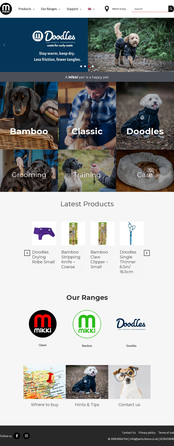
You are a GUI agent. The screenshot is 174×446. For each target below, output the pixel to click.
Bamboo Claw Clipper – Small (98, 259)
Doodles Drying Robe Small (42, 257)
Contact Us (129, 432)
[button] (32, 9)
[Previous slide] (4, 44)
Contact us (129, 404)
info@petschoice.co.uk (144, 439)
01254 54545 (167, 439)
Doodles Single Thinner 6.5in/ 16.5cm (127, 262)
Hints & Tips (87, 404)
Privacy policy (147, 432)
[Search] (171, 9)
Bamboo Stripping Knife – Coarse (69, 259)
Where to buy (44, 404)
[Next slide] (169, 44)
